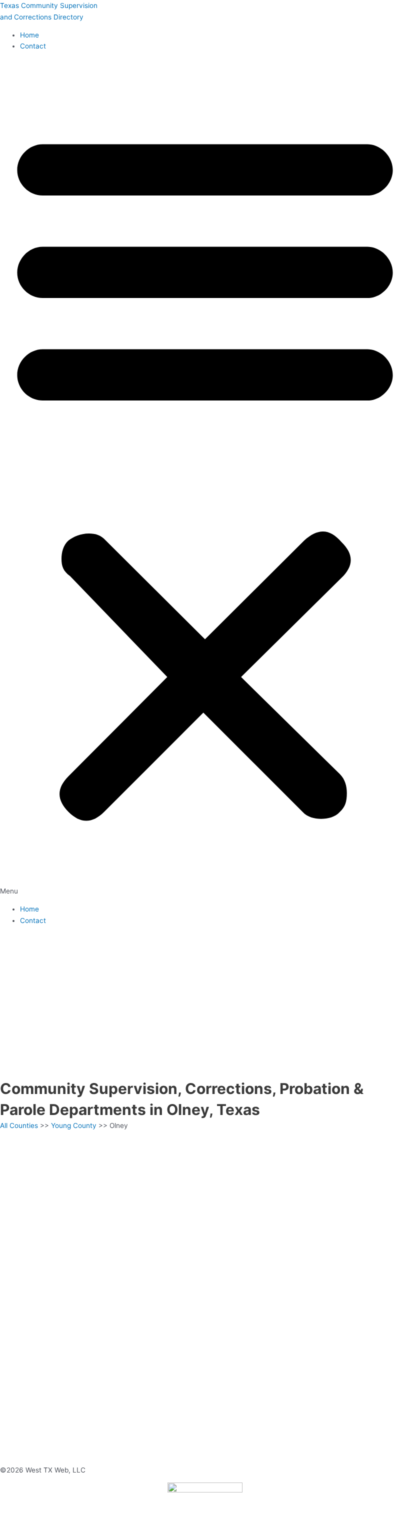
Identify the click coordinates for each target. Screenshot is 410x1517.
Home (29, 35)
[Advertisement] (205, 1003)
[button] (205, 478)
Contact (33, 46)
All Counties (19, 1126)
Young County (73, 1126)
